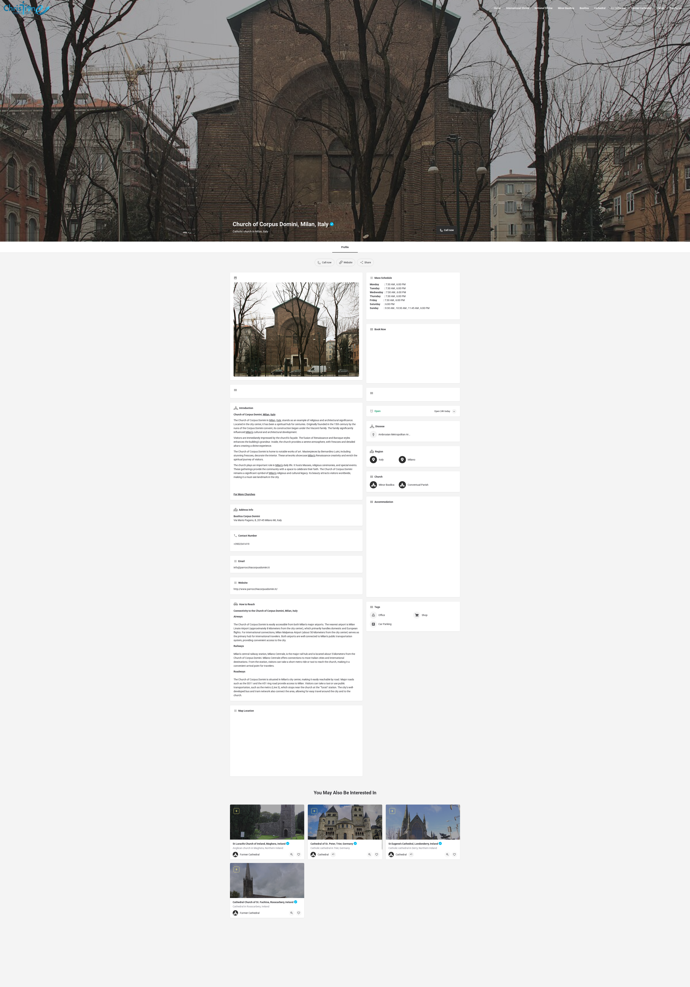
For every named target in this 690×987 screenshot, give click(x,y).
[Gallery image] (296, 329)
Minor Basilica (566, 8)
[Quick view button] (292, 854)
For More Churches (244, 494)
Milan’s (249, 432)
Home (497, 8)
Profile (345, 247)
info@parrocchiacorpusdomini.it (252, 567)
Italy (272, 414)
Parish (660, 8)
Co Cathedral (618, 8)
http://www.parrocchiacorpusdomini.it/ (256, 589)
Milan (266, 414)
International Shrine (517, 8)
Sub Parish (676, 8)
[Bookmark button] (299, 854)
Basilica (584, 8)
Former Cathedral (641, 8)
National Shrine (544, 8)
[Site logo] (27, 7)
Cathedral (600, 8)
